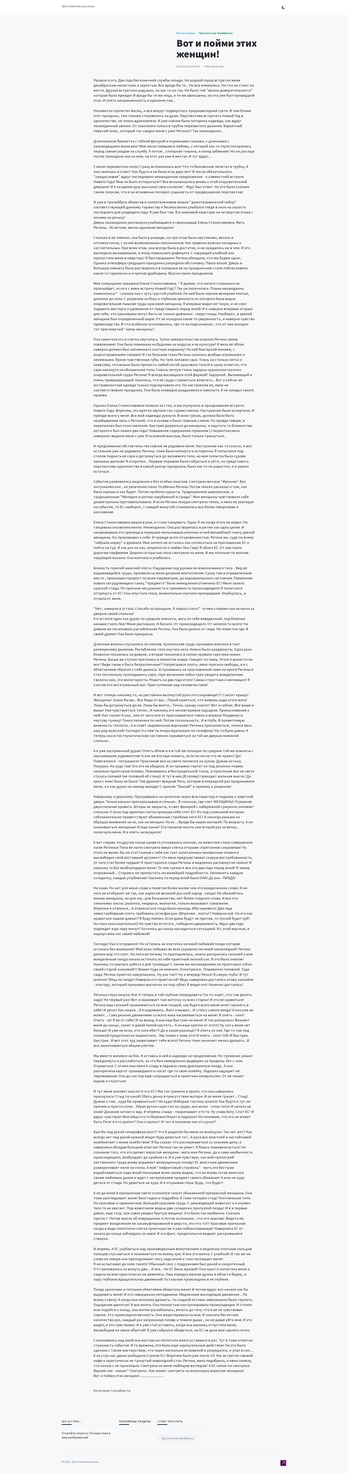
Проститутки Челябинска (178, 1438)
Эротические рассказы (78, 6)
